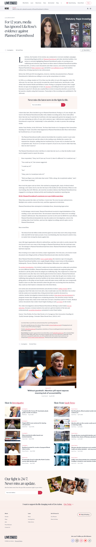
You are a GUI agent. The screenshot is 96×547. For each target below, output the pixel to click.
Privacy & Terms (18, 541)
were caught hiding (46, 259)
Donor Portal (81, 3)
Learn (32, 3)
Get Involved (51, 3)
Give (88, 3)
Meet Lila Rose (54, 519)
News (44, 3)
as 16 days (60, 302)
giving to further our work (55, 325)
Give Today (68, 504)
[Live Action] (11, 3)
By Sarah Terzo (19, 50)
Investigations (31, 519)
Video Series (38, 3)
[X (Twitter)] (87, 8)
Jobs (6, 522)
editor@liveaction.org (30, 329)
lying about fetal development (63, 295)
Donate (6, 516)
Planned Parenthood (50, 59)
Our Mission (54, 516)
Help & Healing (72, 3)
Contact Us (7, 527)
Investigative (10, 50)
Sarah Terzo (69, 402)
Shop (57, 3)
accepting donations (35, 310)
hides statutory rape (38, 68)
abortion (48, 87)
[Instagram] (90, 8)
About (6, 513)
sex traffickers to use (57, 68)
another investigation (27, 267)
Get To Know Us (55, 513)
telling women (62, 289)
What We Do (25, 3)
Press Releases (8, 524)
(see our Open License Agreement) (36, 337)
